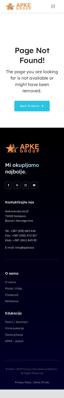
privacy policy (23, 382)
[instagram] (25, 185)
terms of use (41, 382)
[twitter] (17, 185)
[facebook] (8, 185)
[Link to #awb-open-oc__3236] (53, 6)
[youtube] (34, 185)
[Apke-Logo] (18, 4)
